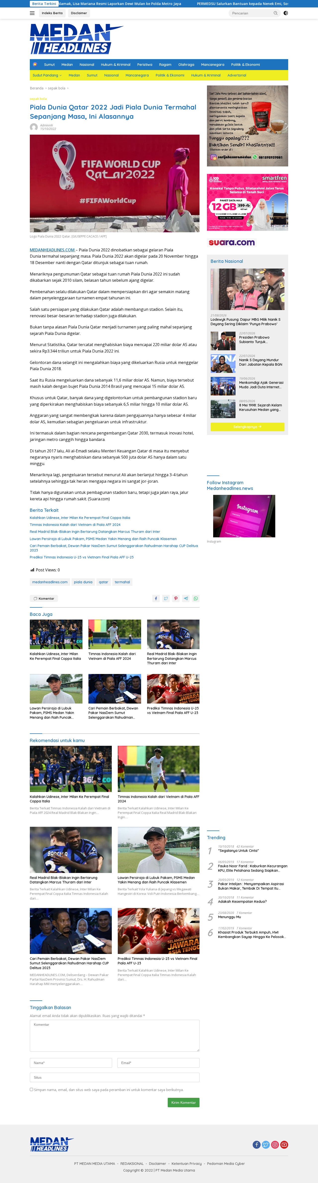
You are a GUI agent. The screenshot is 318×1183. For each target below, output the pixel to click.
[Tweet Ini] (166, 598)
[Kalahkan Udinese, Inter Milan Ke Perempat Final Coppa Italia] (56, 634)
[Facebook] (257, 1145)
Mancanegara (212, 64)
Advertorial (237, 75)
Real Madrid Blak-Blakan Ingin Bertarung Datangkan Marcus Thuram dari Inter (95, 531)
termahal (122, 582)
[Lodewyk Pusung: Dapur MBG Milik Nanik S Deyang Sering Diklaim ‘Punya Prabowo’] (247, 289)
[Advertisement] (247, 593)
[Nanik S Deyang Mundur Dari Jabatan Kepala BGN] (223, 363)
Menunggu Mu (229, 917)
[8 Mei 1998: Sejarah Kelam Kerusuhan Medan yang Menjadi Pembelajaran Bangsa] (223, 408)
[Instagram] (275, 1145)
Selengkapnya (246, 427)
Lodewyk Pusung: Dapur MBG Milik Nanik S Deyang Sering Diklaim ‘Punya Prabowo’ (245, 321)
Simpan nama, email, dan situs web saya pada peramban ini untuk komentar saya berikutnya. (109, 1089)
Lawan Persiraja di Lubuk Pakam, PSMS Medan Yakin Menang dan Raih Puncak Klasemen (103, 539)
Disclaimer (79, 13)
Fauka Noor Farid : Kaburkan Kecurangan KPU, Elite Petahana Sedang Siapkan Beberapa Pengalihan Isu (252, 868)
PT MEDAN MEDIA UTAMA (94, 1163)
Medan (67, 64)
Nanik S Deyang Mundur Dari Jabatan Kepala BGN (260, 362)
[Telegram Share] (186, 598)
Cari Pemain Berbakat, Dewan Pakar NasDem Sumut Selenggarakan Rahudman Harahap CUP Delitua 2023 (114, 548)
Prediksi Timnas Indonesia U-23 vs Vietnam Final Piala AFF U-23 (82, 557)
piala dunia (83, 582)
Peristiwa (144, 64)
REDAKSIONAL (132, 1163)
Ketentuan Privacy (187, 1163)
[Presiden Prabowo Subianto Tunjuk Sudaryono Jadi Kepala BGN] (223, 341)
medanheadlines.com (50, 582)
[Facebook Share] (156, 598)
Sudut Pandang (45, 75)
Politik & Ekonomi (245, 64)
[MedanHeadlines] (77, 38)
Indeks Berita (52, 13)
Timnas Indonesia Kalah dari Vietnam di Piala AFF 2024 (75, 524)
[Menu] (33, 13)
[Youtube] (284, 1145)
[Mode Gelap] (285, 13)
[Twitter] (266, 1145)
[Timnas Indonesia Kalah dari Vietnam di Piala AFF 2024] (114, 634)
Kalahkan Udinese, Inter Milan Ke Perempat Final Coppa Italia (80, 517)
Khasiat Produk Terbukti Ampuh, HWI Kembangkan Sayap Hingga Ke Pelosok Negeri (251, 934)
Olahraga (186, 64)
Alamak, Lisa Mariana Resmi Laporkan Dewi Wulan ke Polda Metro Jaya (71, 3)
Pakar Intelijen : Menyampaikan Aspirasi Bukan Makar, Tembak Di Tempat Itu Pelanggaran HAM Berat (251, 886)
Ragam (165, 64)
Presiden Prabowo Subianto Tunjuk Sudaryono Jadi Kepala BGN (258, 339)
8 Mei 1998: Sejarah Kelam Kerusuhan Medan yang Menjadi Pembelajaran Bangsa (260, 407)
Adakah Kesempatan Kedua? (242, 901)
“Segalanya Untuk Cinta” (238, 850)
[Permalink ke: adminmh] (34, 126)
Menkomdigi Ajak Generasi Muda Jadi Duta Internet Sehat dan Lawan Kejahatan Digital (261, 384)
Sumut (49, 64)
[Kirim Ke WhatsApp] (195, 598)
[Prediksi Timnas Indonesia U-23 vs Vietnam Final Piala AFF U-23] (173, 689)
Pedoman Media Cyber (226, 1163)
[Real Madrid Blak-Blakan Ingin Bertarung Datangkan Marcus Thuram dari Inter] (173, 634)
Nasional (87, 64)
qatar (103, 582)
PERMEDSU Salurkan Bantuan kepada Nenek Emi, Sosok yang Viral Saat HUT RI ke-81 (222, 3)
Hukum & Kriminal (115, 64)
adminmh (46, 125)
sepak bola (38, 98)
